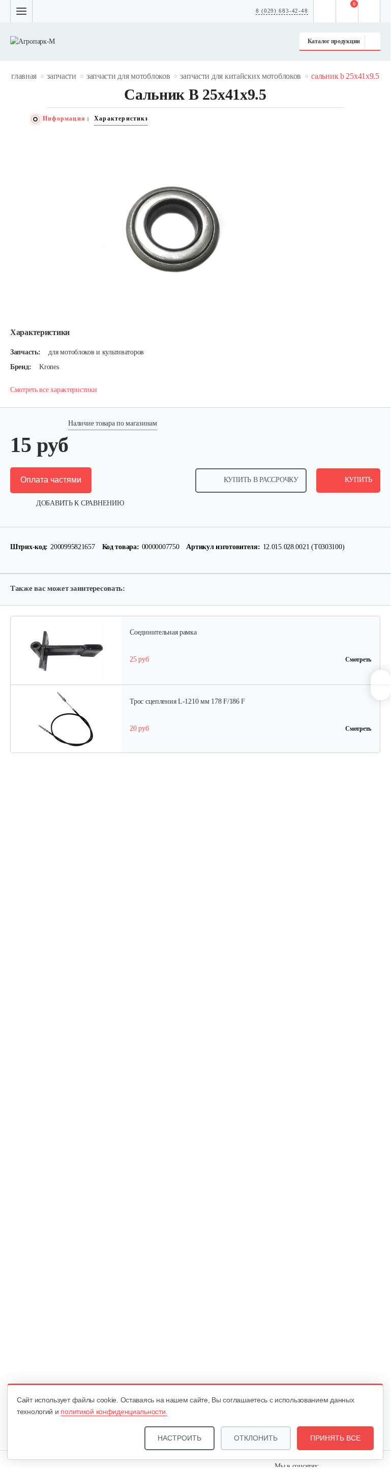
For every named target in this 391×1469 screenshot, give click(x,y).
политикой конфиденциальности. (114, 1411)
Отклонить (256, 1438)
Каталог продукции (334, 41)
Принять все (335, 1438)
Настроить (179, 1438)
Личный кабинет (369, 11)
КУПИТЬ (358, 480)
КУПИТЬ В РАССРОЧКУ (261, 480)
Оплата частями (50, 479)
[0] (347, 11)
